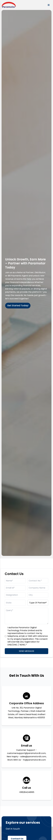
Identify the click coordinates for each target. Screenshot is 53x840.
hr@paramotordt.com (34, 759)
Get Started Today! (17, 305)
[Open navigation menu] (48, 5)
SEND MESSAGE (26, 651)
